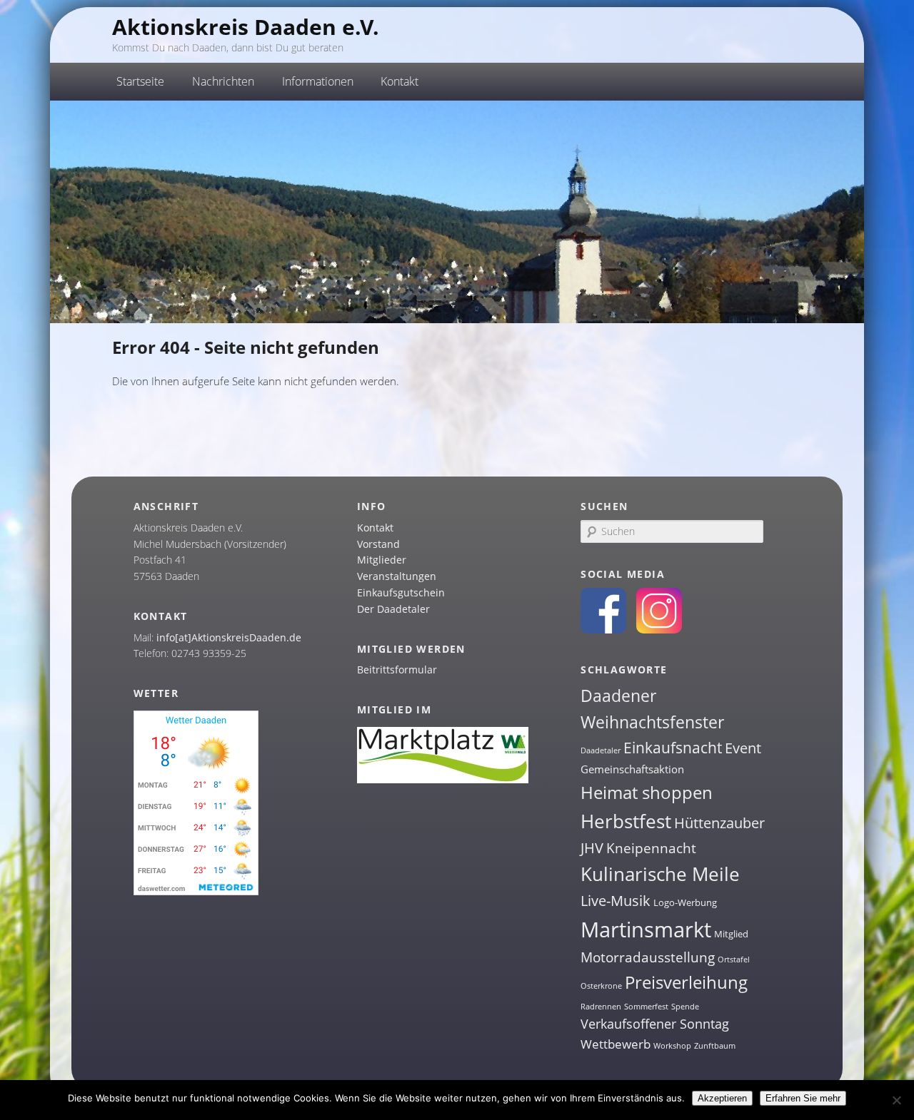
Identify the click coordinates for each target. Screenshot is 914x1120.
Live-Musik (616, 900)
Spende (685, 1007)
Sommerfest (646, 1007)
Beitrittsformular (397, 669)
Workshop (672, 1046)
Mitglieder (381, 559)
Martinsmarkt (646, 929)
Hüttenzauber (719, 823)
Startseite (140, 81)
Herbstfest (626, 821)
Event (743, 748)
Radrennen (601, 1007)
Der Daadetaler (393, 609)
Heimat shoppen (647, 792)
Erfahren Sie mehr (802, 1098)
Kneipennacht (651, 848)
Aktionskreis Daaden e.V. (245, 26)
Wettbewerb (616, 1044)
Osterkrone (601, 986)
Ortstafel (734, 959)
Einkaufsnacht (672, 747)
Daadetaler (601, 750)
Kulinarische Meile (660, 874)
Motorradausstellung (648, 957)
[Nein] (896, 1100)
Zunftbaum (714, 1046)
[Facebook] (603, 629)
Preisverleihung (686, 982)
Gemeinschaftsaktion (632, 769)
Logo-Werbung (685, 902)
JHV (592, 847)
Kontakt (375, 527)
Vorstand (378, 544)
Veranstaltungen (396, 576)
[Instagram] (659, 629)
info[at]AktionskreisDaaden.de (228, 637)
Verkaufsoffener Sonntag (655, 1023)
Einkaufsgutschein (401, 592)
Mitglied (731, 933)
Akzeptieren (722, 1098)
